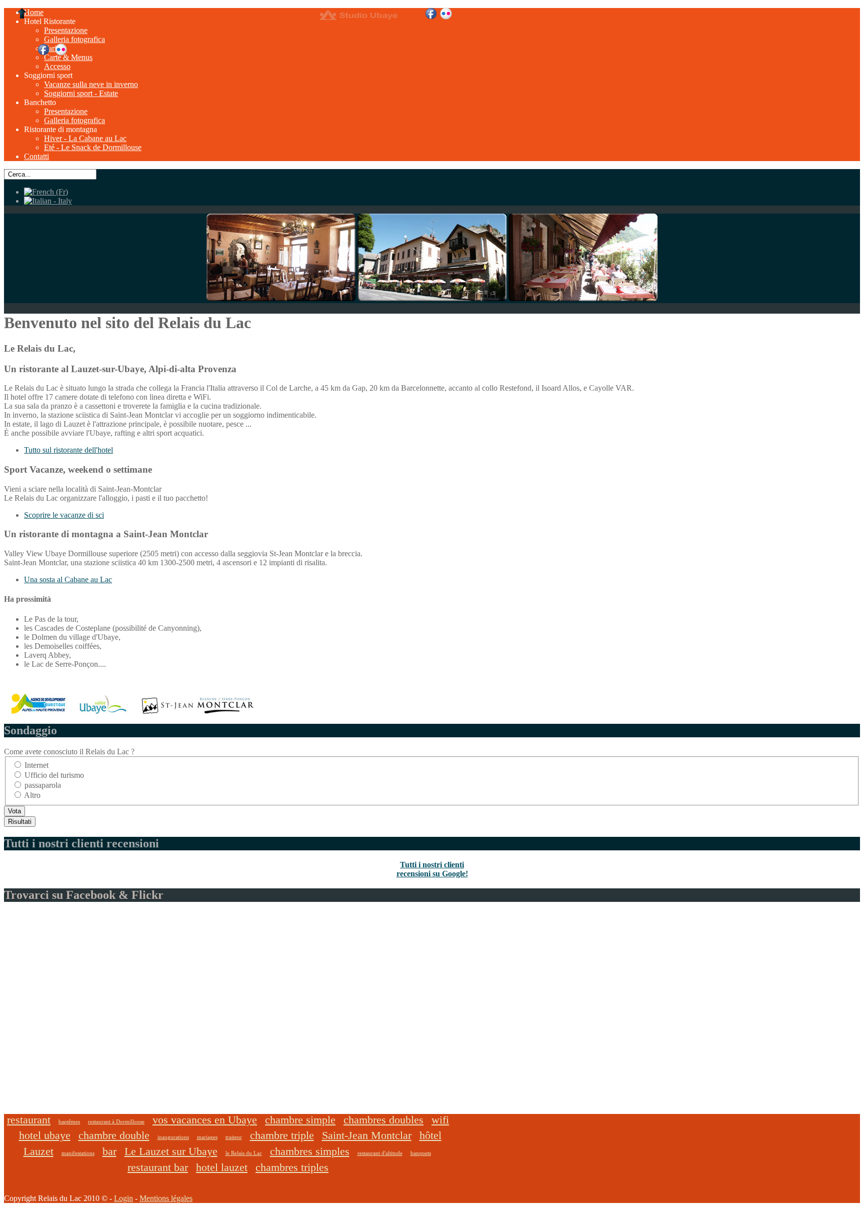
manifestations (78, 1153)
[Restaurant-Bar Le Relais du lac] (583, 298)
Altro (32, 795)
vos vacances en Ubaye (204, 1120)
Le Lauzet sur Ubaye (171, 1151)
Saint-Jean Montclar (367, 1135)
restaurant (28, 1120)
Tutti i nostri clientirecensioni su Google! (432, 869)
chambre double (114, 1135)
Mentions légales (166, 1198)
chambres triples (292, 1167)
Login (123, 1198)
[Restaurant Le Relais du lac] (281, 298)
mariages (207, 1137)
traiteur (234, 1137)
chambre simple (300, 1120)
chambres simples (310, 1151)
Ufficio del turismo (54, 775)
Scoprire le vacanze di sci (64, 515)
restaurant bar (158, 1167)
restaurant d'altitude (380, 1153)
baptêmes (69, 1121)
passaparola (42, 785)
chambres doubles (384, 1120)
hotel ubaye (44, 1135)
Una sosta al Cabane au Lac (68, 579)
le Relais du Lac (244, 1153)
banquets (420, 1153)
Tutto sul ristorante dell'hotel (68, 450)
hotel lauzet (222, 1167)
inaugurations (173, 1137)
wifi (440, 1120)
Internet (36, 765)
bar (109, 1151)
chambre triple (282, 1135)
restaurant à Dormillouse (116, 1121)
